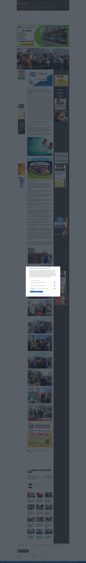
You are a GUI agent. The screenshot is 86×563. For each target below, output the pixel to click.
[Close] (58, 268)
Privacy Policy (48, 294)
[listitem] (43, 280)
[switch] (54, 282)
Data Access (43, 294)
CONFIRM (36, 291)
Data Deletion (38, 294)
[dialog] (43, 281)
